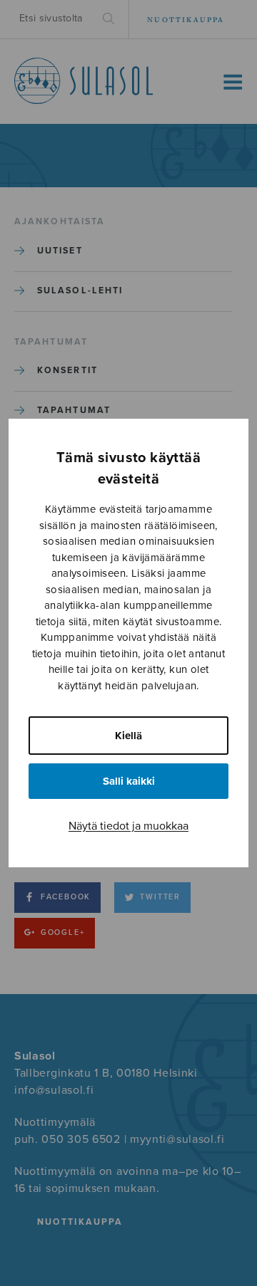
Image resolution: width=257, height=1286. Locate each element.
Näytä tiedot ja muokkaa (128, 826)
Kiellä (128, 735)
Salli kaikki (129, 781)
